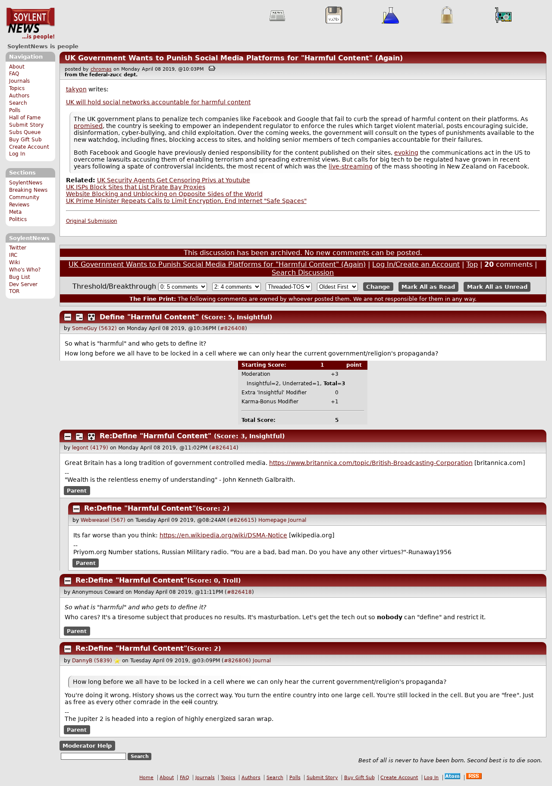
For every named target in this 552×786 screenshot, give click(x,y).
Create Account (29, 147)
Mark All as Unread (497, 287)
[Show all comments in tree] (91, 317)
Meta (15, 212)
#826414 (223, 448)
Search (18, 103)
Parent (77, 490)
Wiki (14, 262)
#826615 (241, 520)
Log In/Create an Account (416, 264)
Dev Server (23, 284)
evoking (406, 152)
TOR (14, 291)
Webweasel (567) (103, 520)
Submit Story (26, 125)
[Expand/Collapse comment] (68, 317)
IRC (13, 255)
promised (88, 125)
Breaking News (28, 190)
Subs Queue (25, 132)
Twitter (17, 248)
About (17, 67)
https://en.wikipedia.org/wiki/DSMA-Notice (223, 535)
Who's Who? (25, 270)
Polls (14, 110)
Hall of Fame (25, 118)
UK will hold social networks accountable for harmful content (158, 102)
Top (472, 264)
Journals (19, 81)
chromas (101, 69)
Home (146, 777)
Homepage (272, 520)
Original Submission (91, 221)
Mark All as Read (428, 287)
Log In (17, 154)
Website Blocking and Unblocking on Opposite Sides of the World (164, 193)
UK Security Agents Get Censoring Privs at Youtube (173, 180)
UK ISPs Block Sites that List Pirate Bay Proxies (135, 187)
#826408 (232, 328)
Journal (297, 520)
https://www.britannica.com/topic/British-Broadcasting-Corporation (371, 462)
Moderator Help (87, 745)
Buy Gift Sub (25, 140)
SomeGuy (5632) (94, 328)
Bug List (19, 277)
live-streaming (351, 166)
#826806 (236, 661)
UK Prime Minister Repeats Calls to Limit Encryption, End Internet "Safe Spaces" (186, 200)
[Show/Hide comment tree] (79, 317)
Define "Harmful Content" (149, 317)
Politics (18, 219)
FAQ (14, 74)
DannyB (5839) (92, 661)
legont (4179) (90, 448)
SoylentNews (30, 23)
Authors (19, 96)
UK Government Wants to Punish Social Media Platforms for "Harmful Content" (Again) (234, 58)
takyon (76, 89)
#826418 (239, 592)
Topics (17, 88)
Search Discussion (303, 272)
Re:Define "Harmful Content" (155, 436)
